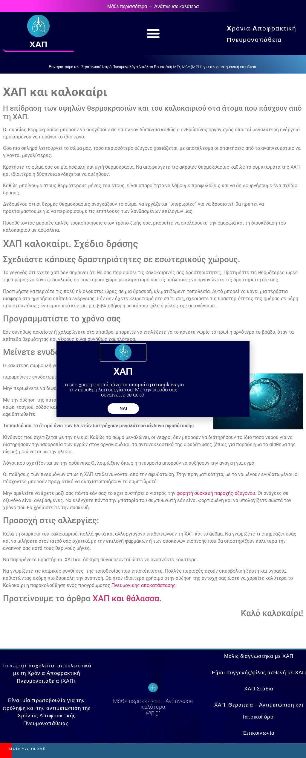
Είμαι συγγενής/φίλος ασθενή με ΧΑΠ (259, 672)
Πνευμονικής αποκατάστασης (143, 585)
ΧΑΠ (38, 44)
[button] (153, 33)
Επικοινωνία (259, 733)
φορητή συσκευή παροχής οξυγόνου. (216, 493)
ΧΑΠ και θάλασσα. (127, 598)
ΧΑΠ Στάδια (258, 689)
